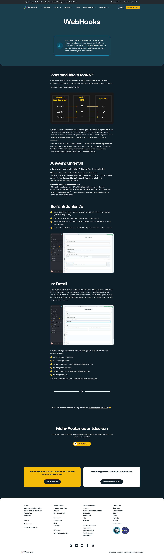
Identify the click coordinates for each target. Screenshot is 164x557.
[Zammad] (30, 7)
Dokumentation (29, 527)
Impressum (117, 523)
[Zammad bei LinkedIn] (76, 545)
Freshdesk (87, 515)
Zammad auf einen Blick (32, 508)
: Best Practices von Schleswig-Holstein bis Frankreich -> (50, 2)
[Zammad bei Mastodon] (71, 545)
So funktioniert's (66, 206)
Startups (57, 525)
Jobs (115, 515)
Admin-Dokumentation (89, 378)
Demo (121, 7)
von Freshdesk (88, 530)
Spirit (115, 513)
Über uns (116, 508)
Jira (84, 518)
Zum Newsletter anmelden (111, 481)
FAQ (25, 520)
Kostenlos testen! (133, 7)
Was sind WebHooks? (71, 75)
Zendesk (86, 513)
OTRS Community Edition (92, 510)
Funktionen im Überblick (33, 510)
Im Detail (58, 284)
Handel (56, 510)
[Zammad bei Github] (82, 545)
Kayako (86, 520)
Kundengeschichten (61, 533)
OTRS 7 (86, 508)
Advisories (28, 513)
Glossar (27, 524)
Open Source (118, 510)
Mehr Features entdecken (82, 428)
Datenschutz (112, 552)
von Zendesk (88, 533)
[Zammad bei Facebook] (87, 545)
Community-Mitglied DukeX (98, 408)
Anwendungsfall (66, 163)
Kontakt (116, 518)
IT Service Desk (59, 513)
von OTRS (86, 528)
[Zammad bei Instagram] (93, 545)
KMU (55, 523)
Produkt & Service (60, 508)
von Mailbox (87, 535)
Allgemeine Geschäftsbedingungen (134, 552)
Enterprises (58, 520)
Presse (115, 520)
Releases (27, 515)
